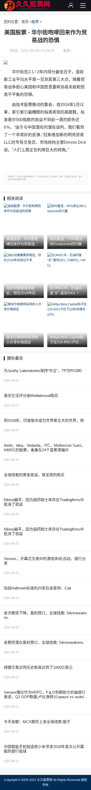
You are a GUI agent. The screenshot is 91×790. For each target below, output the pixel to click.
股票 (35, 22)
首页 (25, 22)
